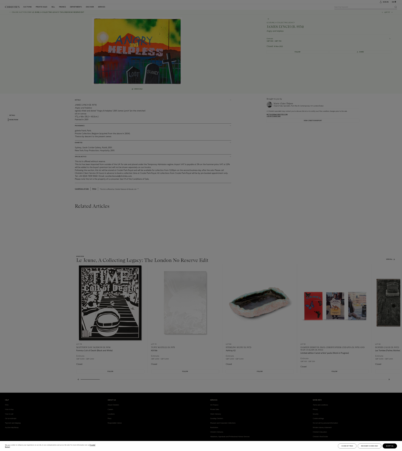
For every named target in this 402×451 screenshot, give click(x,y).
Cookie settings (347, 446)
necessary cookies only (369, 446)
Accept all (390, 446)
